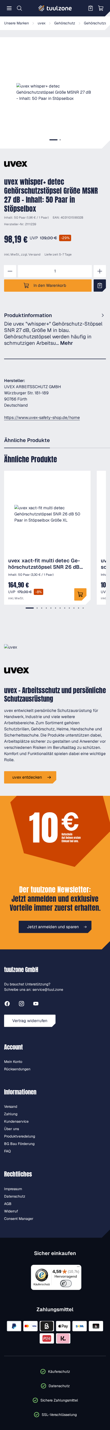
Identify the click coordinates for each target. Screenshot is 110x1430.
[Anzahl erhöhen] (100, 271)
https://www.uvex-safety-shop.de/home (42, 417)
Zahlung (10, 1114)
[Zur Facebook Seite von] (7, 1004)
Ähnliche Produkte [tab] (27, 440)
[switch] (66, 1283)
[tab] (53, 139)
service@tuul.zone (47, 989)
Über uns (11, 1129)
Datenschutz (14, 1196)
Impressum (13, 1189)
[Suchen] (19, 8)
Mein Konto (13, 1061)
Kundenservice (16, 1121)
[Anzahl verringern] (10, 271)
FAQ (7, 1151)
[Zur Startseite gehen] (55, 8)
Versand (34, 254)
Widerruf (11, 1211)
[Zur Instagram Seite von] (21, 1004)
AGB (8, 1203)
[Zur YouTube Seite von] (36, 1004)
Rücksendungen (17, 1069)
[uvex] (15, 164)
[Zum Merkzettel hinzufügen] (100, 285)
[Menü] (9, 8)
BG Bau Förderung (19, 1143)
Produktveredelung (19, 1136)
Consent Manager (18, 1218)
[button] (55, 92)
